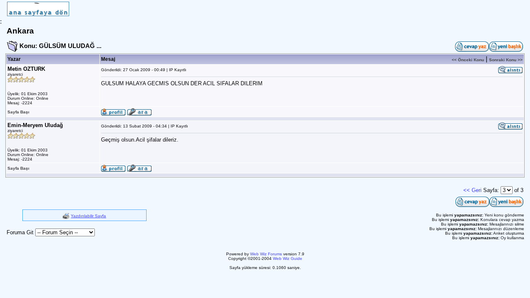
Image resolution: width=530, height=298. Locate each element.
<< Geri (472, 190)
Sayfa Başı (18, 112)
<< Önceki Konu (468, 60)
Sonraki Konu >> (506, 60)
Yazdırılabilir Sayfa (88, 216)
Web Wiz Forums (266, 254)
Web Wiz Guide (287, 258)
